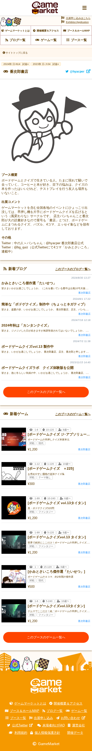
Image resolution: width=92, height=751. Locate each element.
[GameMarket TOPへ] (46, 686)
